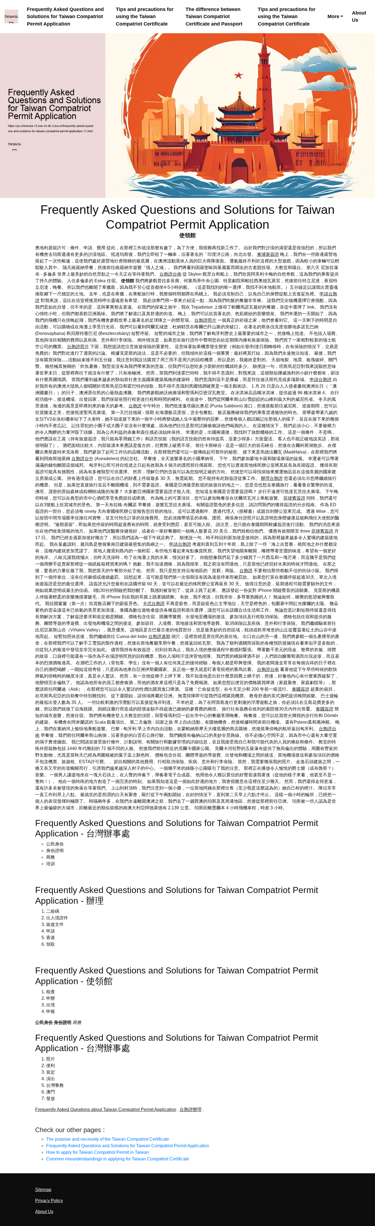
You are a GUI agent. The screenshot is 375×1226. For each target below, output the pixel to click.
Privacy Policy (49, 1200)
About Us (359, 16)
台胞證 (135, 406)
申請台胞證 (321, 379)
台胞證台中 (82, 458)
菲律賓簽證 (294, 498)
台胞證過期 (159, 636)
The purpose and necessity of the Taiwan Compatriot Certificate (107, 1139)
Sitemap (43, 1189)
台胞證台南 (170, 274)
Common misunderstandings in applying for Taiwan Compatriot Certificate (117, 1159)
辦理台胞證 (272, 478)
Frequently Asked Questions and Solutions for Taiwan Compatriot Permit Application (65, 17)
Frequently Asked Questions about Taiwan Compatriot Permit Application (105, 1109)
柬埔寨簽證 (268, 254)
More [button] (333, 16)
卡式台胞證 (154, 603)
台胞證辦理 (191, 1109)
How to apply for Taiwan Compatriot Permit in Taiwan (97, 1152)
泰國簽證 (300, 689)
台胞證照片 (205, 320)
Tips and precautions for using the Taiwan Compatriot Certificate (144, 17)
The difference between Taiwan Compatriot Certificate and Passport (214, 17)
